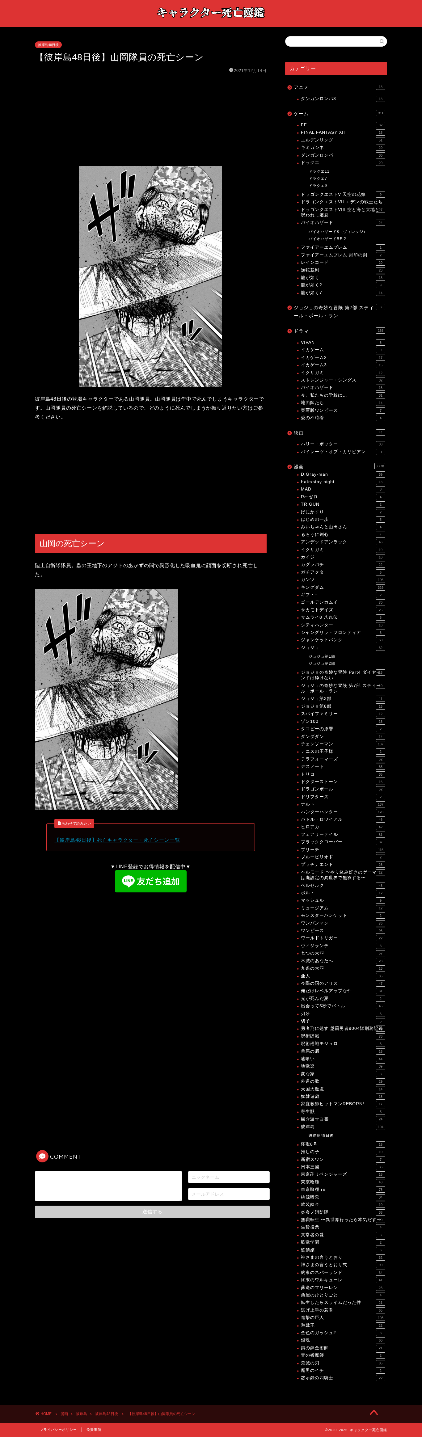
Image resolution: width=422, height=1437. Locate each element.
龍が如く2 (341, 285)
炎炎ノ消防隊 (341, 1212)
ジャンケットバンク (341, 640)
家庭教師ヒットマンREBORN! (341, 1104)
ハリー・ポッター (341, 444)
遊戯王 (341, 1325)
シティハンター (341, 625)
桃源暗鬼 (341, 1197)
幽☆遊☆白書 (341, 1119)
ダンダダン (341, 736)
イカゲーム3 (341, 365)
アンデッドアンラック (341, 542)
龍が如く (341, 277)
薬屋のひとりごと (341, 1295)
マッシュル (341, 900)
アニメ (338, 87)
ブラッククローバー (341, 842)
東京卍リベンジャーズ (341, 1174)
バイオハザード (341, 222)
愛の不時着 (341, 417)
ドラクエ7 (318, 178)
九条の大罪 (341, 968)
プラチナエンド (341, 864)
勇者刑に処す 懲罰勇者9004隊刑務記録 (342, 1028)
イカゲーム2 (341, 357)
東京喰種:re (341, 1189)
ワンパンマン (341, 923)
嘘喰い (341, 1058)
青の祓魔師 (341, 1355)
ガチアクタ (341, 572)
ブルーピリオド (341, 857)
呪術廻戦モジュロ (341, 1043)
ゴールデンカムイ (341, 602)
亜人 (341, 976)
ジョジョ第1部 (322, 656)
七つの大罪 (341, 953)
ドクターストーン (341, 781)
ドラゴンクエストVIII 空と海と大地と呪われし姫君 (341, 212)
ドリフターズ (341, 796)
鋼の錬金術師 (341, 1348)
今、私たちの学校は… (341, 395)
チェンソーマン (342, 744)
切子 (341, 1021)
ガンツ (342, 579)
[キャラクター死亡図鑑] (211, 21)
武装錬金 (341, 1204)
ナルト (342, 804)
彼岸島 (342, 1126)
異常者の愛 (341, 1235)
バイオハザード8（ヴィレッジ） (338, 232)
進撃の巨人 (342, 1317)
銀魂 (341, 1340)
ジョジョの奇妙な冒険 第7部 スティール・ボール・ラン (338, 311)
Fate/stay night (341, 481)
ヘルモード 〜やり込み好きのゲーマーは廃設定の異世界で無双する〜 (341, 875)
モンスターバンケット (341, 915)
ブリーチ (342, 849)
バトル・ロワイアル (341, 819)
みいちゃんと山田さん (341, 527)
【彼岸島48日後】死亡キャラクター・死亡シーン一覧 (117, 840)
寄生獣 (341, 1111)
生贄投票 (341, 1227)
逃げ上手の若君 (341, 1310)
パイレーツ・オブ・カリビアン (341, 451)
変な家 (341, 1074)
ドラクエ (341, 162)
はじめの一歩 (341, 519)
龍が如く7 (341, 292)
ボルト (341, 893)
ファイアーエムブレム (341, 247)
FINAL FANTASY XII (341, 132)
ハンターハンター (342, 812)
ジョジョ (341, 647)
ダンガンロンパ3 (341, 98)
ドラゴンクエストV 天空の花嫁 (341, 194)
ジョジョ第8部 (341, 706)
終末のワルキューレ (341, 1280)
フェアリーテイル (341, 834)
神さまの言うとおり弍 (341, 1264)
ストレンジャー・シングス (341, 380)
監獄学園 (341, 1242)
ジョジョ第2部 (322, 663)
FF (341, 125)
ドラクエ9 (318, 185)
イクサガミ (341, 372)
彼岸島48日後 (48, 45)
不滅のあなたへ (341, 961)
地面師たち (341, 402)
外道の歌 (341, 1081)
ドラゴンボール (341, 789)
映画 (338, 433)
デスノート (341, 766)
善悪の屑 (341, 1051)
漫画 (339, 466)
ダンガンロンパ (341, 155)
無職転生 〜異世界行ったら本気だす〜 (341, 1219)
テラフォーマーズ (341, 759)
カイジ (341, 557)
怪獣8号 (341, 1144)
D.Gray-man (341, 474)
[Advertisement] (151, 120)
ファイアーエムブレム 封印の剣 (341, 255)
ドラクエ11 (319, 171)
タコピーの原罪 (341, 729)
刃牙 (341, 1013)
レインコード (341, 262)
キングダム (342, 587)
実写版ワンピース (341, 410)
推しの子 (341, 1151)
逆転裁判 (341, 270)
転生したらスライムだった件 (341, 1302)
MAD (341, 489)
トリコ (341, 774)
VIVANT (341, 342)
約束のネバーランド (341, 1272)
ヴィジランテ (341, 945)
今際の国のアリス (341, 983)
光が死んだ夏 (341, 998)
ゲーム (338, 113)
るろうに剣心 (341, 534)
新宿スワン (341, 1159)
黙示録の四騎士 (341, 1378)
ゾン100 (341, 721)
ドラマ (338, 331)
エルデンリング (341, 140)
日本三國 (341, 1167)
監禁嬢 (341, 1250)
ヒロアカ (341, 826)
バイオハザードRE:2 (327, 239)
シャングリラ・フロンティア (341, 632)
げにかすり (341, 512)
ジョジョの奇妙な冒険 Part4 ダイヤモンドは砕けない (341, 675)
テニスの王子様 (341, 751)
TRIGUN (341, 504)
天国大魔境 (341, 1089)
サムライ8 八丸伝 (341, 617)
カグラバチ (341, 564)
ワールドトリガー (341, 938)
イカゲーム (341, 350)
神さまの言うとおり (341, 1257)
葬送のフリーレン (341, 1287)
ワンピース (341, 930)
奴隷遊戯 (341, 1096)
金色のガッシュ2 (341, 1332)
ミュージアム (341, 908)
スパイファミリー (341, 713)
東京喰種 (341, 1182)
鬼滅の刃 (341, 1363)
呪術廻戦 (341, 1036)
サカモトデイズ (341, 610)
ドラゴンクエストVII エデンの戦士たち (342, 202)
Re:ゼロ (341, 497)
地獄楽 (341, 1066)
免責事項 (94, 1429)
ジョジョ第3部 (341, 698)
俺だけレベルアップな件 (341, 990)
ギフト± (341, 594)
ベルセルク (341, 885)
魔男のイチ (341, 1370)
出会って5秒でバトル (341, 1006)
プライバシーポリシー (58, 1429)
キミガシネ (341, 147)
